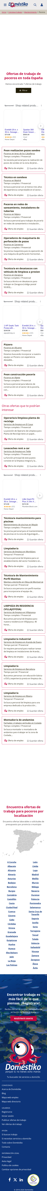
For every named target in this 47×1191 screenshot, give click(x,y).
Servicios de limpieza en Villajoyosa (20, 612)
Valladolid (35, 947)
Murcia (35, 882)
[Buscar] (35, 4)
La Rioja (12, 961)
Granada (12, 932)
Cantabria (12, 895)
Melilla (35, 878)
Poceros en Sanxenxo (13, 244)
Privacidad (6, 1157)
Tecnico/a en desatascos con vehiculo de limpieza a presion (22, 270)
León (35, 862)
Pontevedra (35, 903)
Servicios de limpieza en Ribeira (18, 696)
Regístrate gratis (23, 1018)
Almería (12, 874)
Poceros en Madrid (12, 180)
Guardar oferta (36, 168)
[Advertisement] (23, 43)
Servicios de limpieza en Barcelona (19, 669)
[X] (15, 1180)
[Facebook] (10, 1180)
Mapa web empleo (10, 1097)
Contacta (6, 1146)
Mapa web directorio (11, 1101)
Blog (4, 1093)
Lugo (35, 870)
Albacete (12, 866)
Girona (11, 928)
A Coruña (11, 862)
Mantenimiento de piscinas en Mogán (21, 524)
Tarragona (35, 931)
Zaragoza (35, 959)
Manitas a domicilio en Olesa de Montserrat (23, 582)
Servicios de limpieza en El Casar (18, 424)
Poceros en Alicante (13, 347)
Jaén (12, 956)
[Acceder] (41, 4)
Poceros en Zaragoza (13, 275)
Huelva (11, 944)
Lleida (35, 866)
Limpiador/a (11, 548)
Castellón (11, 899)
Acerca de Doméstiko (11, 1089)
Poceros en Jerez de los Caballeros (19, 153)
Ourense (35, 895)
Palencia (35, 899)
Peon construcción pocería (19, 374)
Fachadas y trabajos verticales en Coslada (22, 723)
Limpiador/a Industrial (17, 639)
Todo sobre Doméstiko (12, 1142)
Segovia (35, 918)
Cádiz (11, 919)
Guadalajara (12, 936)
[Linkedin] (21, 1180)
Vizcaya (35, 951)
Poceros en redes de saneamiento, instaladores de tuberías (21, 208)
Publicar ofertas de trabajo (14, 1120)
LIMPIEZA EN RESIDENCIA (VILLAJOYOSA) (19, 607)
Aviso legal (6, 1161)
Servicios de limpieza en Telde (17, 451)
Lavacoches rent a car (17, 448)
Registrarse (7, 1112)
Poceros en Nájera (12, 214)
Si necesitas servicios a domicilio (16, 1138)
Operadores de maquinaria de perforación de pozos (22, 239)
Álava (35, 964)
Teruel (35, 935)
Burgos (11, 891)
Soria (35, 926)
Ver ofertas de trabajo (12, 1124)
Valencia (35, 943)
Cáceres (11, 915)
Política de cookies (10, 1165)
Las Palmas (11, 965)
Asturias (12, 878)
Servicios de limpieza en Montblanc (20, 551)
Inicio (4, 12)
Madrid (35, 874)
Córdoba (12, 924)
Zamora (35, 955)
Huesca (11, 948)
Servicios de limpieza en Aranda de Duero (23, 642)
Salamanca (35, 907)
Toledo (35, 939)
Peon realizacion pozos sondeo (22, 150)
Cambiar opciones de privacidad (16, 1169)
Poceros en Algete (12, 377)
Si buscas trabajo (9, 1134)
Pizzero (8, 344)
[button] (5, 5)
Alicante (12, 870)
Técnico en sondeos (15, 177)
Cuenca (11, 911)
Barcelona (12, 887)
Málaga (35, 887)
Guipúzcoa (12, 940)
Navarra (35, 891)
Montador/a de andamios (19, 719)
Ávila (35, 968)
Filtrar (24, 90)
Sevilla (35, 922)
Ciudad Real (11, 907)
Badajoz (12, 882)
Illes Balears (12, 952)
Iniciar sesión (8, 1116)
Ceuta (12, 903)
